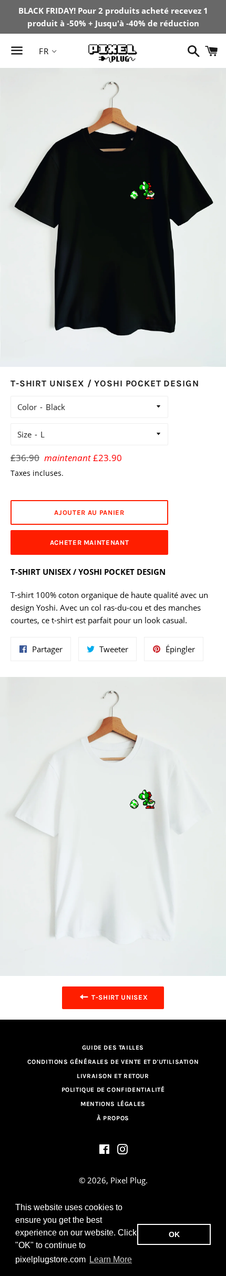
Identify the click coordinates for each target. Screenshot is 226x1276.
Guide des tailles (113, 1047)
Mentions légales (113, 1104)
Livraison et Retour (113, 1076)
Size (24, 434)
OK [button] (174, 1234)
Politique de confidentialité (113, 1089)
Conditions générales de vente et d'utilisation (113, 1061)
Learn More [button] (110, 1259)
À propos (113, 1118)
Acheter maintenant (89, 542)
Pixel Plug (128, 1180)
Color (27, 407)
